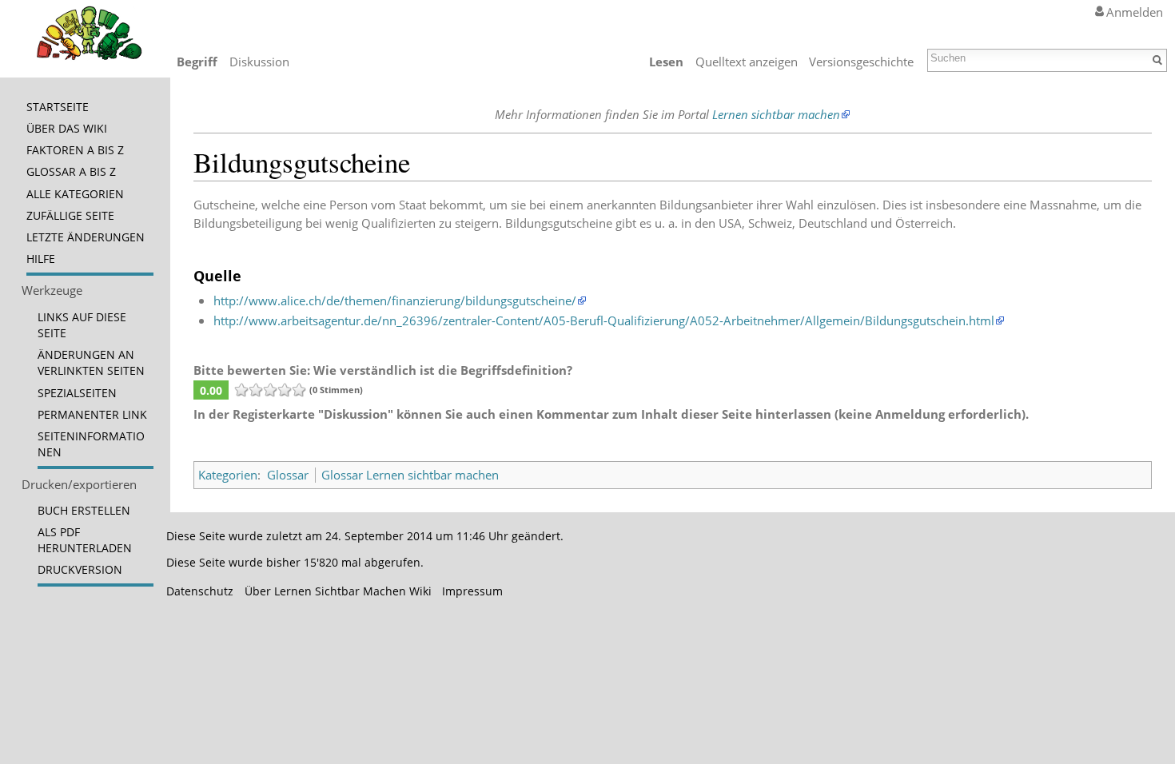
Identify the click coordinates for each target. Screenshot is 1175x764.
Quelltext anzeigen (746, 62)
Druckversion (80, 570)
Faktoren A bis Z (75, 150)
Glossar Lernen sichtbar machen (410, 474)
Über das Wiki (66, 128)
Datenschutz (199, 591)
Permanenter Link (92, 415)
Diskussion (259, 62)
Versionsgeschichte (861, 62)
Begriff (197, 62)
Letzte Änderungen (85, 237)
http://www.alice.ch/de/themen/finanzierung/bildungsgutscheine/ (394, 300)
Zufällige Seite (70, 216)
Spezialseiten (77, 393)
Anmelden (1134, 12)
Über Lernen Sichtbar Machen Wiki (338, 591)
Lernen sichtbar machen (776, 114)
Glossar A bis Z (71, 172)
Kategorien (227, 474)
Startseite (57, 107)
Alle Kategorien (75, 194)
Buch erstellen (84, 510)
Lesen (666, 62)
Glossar (288, 474)
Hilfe (40, 259)
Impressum (472, 591)
